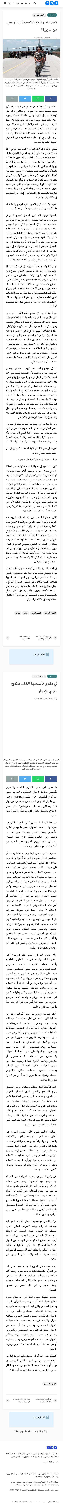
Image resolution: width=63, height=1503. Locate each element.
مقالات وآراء (52, 15)
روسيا (25, 613)
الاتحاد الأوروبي (39, 15)
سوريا (18, 613)
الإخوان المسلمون (39, 676)
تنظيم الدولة (36, 613)
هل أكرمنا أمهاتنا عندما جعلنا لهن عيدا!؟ (31, 1431)
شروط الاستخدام (53, 1502)
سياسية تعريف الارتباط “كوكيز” (21, 1502)
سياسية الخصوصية (39, 1502)
